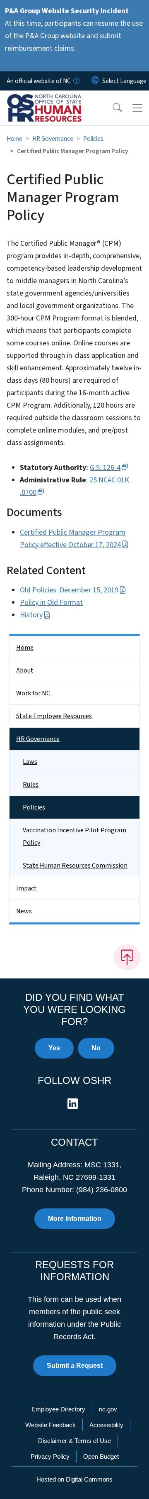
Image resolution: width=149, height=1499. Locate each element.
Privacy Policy (50, 1456)
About (25, 670)
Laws (30, 761)
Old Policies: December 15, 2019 (69, 590)
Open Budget (101, 1456)
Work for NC (33, 693)
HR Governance (52, 138)
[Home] (53, 100)
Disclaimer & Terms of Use (74, 1440)
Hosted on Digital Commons (74, 1479)
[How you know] (75, 81)
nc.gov (108, 1409)
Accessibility (106, 1424)
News (24, 911)
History (31, 615)
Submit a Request (75, 1365)
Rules (30, 784)
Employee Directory (58, 1409)
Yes (54, 1048)
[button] (112, 108)
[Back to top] (127, 957)
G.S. (105, 467)
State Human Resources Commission (75, 865)
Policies (93, 138)
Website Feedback (50, 1424)
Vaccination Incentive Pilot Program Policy (74, 836)
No (96, 1048)
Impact (26, 888)
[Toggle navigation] (137, 108)
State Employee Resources (54, 716)
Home (14, 138)
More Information (74, 1218)
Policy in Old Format (51, 602)
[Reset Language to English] (95, 81)
